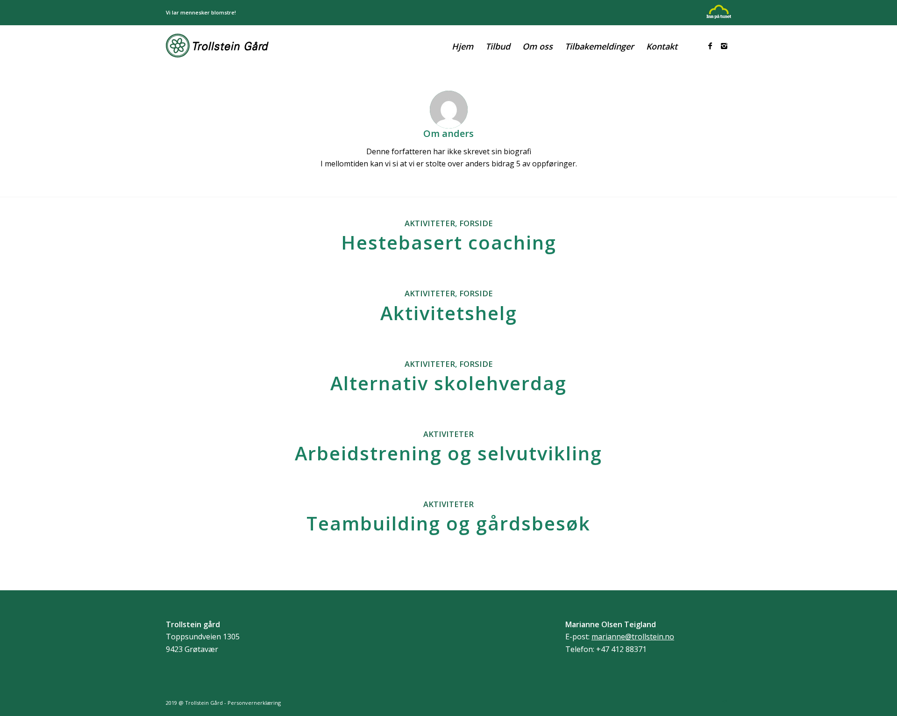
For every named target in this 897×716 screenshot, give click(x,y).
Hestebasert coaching (448, 242)
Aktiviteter (430, 223)
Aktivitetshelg (448, 313)
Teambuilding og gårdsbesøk (448, 523)
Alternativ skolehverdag (448, 383)
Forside (476, 223)
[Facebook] (710, 46)
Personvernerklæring (254, 702)
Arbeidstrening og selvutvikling (448, 453)
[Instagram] (724, 46)
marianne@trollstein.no (632, 636)
